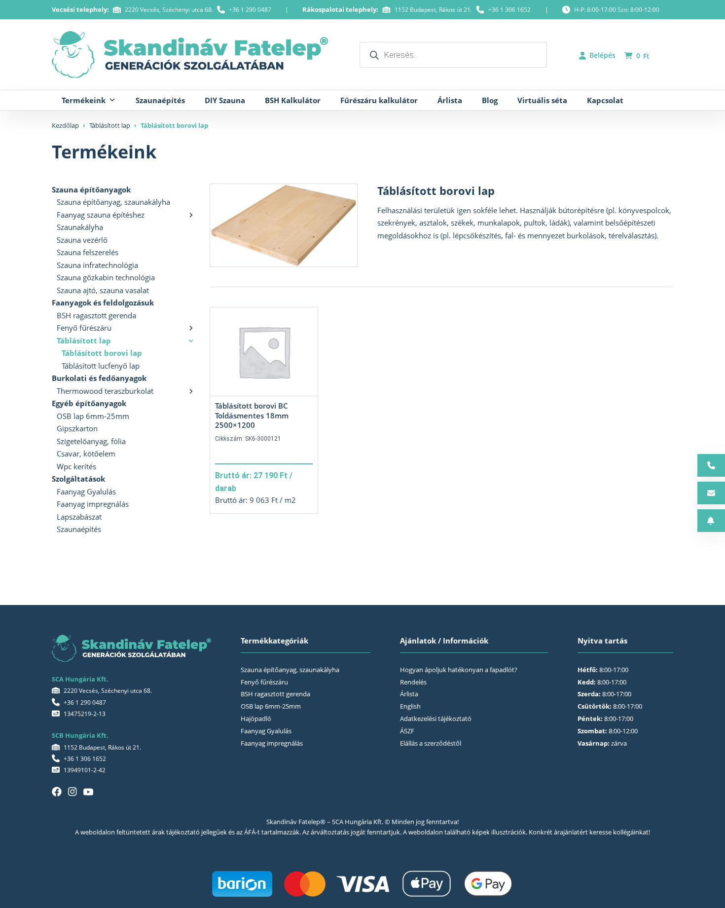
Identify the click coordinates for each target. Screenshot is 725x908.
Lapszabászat (79, 517)
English (410, 706)
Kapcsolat (605, 100)
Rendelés (413, 682)
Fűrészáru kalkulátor (379, 100)
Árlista (449, 100)
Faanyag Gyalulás (86, 491)
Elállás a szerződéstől (430, 743)
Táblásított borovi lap (102, 353)
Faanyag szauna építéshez (101, 215)
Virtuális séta (542, 100)
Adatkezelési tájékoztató (435, 718)
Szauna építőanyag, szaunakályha (113, 202)
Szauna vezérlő (82, 240)
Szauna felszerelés (87, 252)
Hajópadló (256, 718)
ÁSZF (407, 730)
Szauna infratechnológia (97, 265)
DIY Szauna (225, 100)
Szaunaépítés (160, 100)
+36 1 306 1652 (509, 9)
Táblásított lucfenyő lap (101, 366)
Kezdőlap (65, 125)
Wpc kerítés (76, 466)
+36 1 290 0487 (250, 9)
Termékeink (84, 100)
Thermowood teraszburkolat (105, 391)
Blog (490, 100)
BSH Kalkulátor (293, 100)
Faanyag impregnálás (93, 504)
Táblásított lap (109, 125)
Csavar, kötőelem (86, 453)
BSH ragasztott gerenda (96, 315)
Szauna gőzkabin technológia (106, 277)
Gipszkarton (77, 428)
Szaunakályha (80, 227)
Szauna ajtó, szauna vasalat (103, 290)
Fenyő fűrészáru (84, 328)
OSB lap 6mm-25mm (93, 416)
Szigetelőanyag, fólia (91, 441)
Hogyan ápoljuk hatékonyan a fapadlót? (458, 669)
